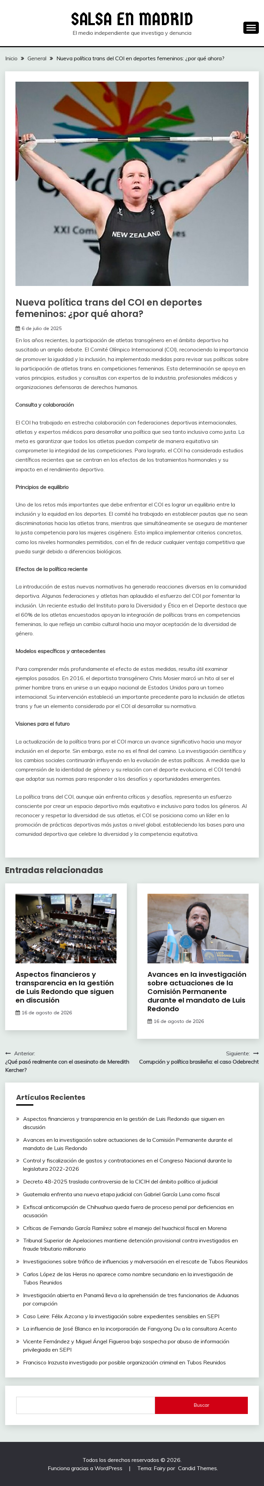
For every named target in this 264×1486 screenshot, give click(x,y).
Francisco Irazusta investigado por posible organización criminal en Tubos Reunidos (124, 1362)
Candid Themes (197, 1468)
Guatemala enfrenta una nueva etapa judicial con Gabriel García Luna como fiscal (121, 1194)
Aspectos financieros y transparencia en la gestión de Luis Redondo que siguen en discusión (64, 987)
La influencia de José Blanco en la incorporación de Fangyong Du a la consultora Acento (130, 1328)
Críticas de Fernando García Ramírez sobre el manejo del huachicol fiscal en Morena (125, 1227)
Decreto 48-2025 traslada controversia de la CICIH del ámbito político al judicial (120, 1181)
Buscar (201, 1405)
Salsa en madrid (132, 19)
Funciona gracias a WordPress (86, 1468)
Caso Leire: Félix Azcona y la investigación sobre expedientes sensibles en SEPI (121, 1316)
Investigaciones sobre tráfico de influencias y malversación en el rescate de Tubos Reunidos (135, 1261)
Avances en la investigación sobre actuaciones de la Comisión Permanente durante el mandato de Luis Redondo (196, 992)
